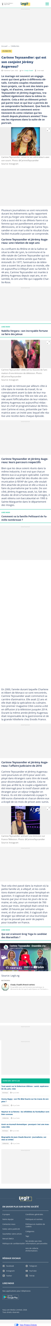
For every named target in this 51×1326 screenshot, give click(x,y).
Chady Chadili (28, 70)
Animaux (5, 1093)
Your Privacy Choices (28, 1325)
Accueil (4, 46)
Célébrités (15, 46)
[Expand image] (48, 130)
